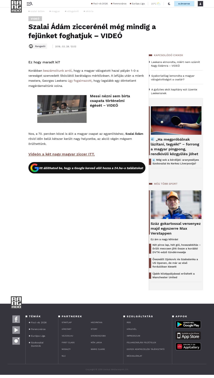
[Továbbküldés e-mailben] (14, 72)
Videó (35, 18)
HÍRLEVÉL (132, 329)
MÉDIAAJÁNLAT (134, 356)
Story (94, 329)
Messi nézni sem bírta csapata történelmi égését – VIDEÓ (110, 100)
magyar (55, 11)
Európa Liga (138, 3)
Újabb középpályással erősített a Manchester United (173, 275)
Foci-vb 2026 (100, 3)
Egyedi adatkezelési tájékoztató (146, 349)
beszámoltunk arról (57, 70)
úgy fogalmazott (80, 80)
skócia (89, 11)
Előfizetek (184, 4)
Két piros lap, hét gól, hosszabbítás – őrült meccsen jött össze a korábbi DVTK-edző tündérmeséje (176, 248)
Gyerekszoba (98, 336)
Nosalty (66, 349)
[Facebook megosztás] (14, 63)
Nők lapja (96, 342)
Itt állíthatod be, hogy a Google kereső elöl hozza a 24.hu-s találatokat (91, 168)
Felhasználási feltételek (141, 342)
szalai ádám (37, 11)
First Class (68, 342)
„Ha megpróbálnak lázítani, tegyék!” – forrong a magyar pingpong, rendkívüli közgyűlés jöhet (175, 146)
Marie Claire (98, 349)
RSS (129, 322)
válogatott (73, 11)
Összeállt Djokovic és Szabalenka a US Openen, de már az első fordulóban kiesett (175, 263)
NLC (64, 356)
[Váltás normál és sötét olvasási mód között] (169, 4)
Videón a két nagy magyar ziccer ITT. (61, 154)
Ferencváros (119, 3)
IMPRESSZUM (133, 336)
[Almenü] (29, 4)
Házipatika (96, 322)
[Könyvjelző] (14, 82)
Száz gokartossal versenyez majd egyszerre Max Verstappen (176, 228)
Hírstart (66, 329)
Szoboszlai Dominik (37, 344)
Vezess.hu (67, 336)
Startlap (67, 322)
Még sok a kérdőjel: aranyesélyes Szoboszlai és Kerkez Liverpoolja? (175, 161)
